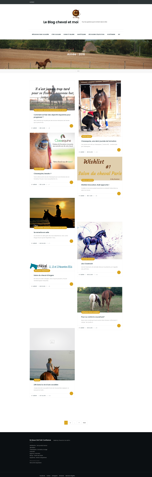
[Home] (74, 71)
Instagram (112, 2)
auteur (37, 380)
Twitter (110, 2)
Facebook (105, 2)
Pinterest (107, 2)
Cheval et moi (62, 440)
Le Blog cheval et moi (60, 22)
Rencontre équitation (36, 463)
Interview (32, 451)
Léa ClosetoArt (87, 264)
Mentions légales (70, 476)
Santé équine (81, 34)
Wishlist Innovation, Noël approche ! (95, 185)
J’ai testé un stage (42, 449)
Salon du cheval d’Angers (44, 275)
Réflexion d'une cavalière (90, 312)
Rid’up (31, 455)
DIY (119, 34)
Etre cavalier (56, 34)
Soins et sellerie (69, 34)
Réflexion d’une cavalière (40, 34)
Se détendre (111, 34)
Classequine (33, 449)
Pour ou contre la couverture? (92, 317)
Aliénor (34, 128)
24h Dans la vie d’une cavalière (46, 385)
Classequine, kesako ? (42, 173)
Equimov (32, 453)
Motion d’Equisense (41, 457)
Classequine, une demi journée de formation (98, 141)
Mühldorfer (33, 445)
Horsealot (117, 2)
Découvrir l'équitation (42, 270)
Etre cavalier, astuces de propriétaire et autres (50, 110)
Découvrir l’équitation (96, 34)
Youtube (114, 2)
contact (32, 2)
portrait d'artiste (87, 259)
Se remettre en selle (41, 232)
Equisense (32, 457)
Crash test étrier (38, 455)
